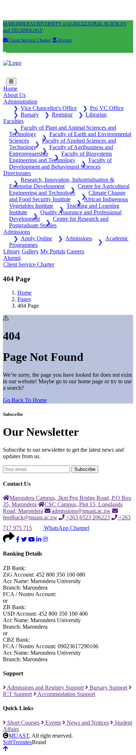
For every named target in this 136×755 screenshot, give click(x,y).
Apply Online (36, 238)
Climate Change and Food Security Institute (67, 196)
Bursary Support (107, 687)
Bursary (30, 114)
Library (11, 251)
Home (10, 88)
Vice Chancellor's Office (49, 108)
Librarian (96, 114)
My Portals (52, 251)
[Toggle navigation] (11, 81)
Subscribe (84, 469)
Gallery (30, 251)
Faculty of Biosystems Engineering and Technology (60, 157)
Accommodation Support (65, 694)
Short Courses (23, 723)
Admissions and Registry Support (45, 687)
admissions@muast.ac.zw (80, 511)
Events (52, 723)
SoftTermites (17, 742)
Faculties (13, 121)
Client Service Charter (28, 264)
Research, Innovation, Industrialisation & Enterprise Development (61, 183)
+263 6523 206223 (87, 517)
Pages (24, 299)
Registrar (62, 114)
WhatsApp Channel (65, 528)
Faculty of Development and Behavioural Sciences (60, 163)
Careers (75, 251)
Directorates (17, 173)
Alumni (12, 258)
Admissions (16, 232)
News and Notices (87, 723)
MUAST (19, 736)
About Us (14, 95)
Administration (20, 101)
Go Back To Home (25, 400)
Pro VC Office (107, 108)
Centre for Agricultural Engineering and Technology (69, 189)
